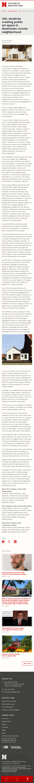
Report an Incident (8, 740)
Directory (5, 718)
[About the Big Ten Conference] (5, 747)
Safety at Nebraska (13, 769)
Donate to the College (10, 710)
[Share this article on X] (9, 541)
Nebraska (4, 11)
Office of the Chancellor (10, 736)
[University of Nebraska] (16, 747)
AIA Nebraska (6, 707)
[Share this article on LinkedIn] (15, 541)
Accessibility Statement (20, 767)
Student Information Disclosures (9, 771)
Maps (4, 730)
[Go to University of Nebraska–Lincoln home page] (4, 4)
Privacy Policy (5, 769)
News (20, 11)
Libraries (5, 727)
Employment (6, 721)
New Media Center (8, 704)
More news (27, 663)
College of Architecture (15, 4)
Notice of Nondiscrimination (24, 768)
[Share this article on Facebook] (3, 541)
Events (4, 724)
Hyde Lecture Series (9, 701)
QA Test (12, 767)
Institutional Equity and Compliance (10, 768)
